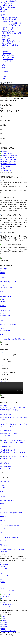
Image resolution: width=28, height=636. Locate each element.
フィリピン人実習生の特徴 (12, 25)
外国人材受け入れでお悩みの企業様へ (12, 33)
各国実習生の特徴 (8, 21)
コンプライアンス (8, 59)
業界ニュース (7, 53)
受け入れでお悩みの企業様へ (8, 7)
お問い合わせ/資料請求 (8, 55)
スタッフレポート (7, 47)
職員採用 (2, 15)
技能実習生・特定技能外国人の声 (11, 45)
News (1, 13)
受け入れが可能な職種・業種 (11, 27)
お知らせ (5, 51)
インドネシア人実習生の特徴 (13, 23)
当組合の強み (3, 9)
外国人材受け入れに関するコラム (11, 41)
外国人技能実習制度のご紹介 (10, 19)
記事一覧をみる (4, 269)
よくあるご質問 (6, 39)
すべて (3, 483)
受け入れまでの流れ (8, 29)
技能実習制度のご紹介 (6, 3)
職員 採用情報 (7, 61)
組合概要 (2, 11)
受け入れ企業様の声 (7, 43)
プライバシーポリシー (9, 57)
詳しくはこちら (4, 381)
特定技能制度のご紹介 (6, 5)
